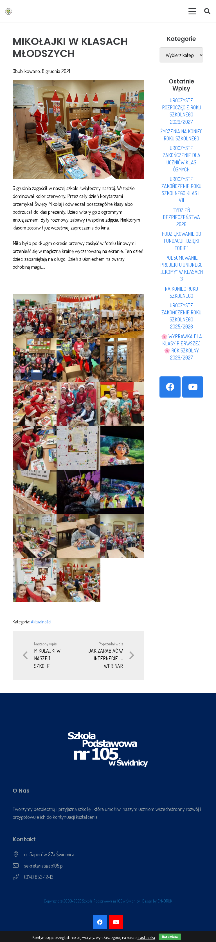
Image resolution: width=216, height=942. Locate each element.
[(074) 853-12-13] (18, 877)
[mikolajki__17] (122, 448)
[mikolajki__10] (78, 360)
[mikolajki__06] (35, 316)
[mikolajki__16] (78, 448)
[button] (192, 11)
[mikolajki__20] (122, 492)
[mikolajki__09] (35, 360)
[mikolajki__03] (122, 536)
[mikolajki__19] (78, 492)
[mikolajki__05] (122, 316)
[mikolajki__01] (35, 536)
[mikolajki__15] (35, 448)
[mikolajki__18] (35, 492)
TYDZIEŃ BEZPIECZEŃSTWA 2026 (181, 217)
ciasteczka (146, 937)
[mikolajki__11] (122, 360)
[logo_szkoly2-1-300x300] (8, 11)
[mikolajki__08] (78, 316)
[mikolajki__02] (78, 536)
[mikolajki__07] (78, 580)
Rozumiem (170, 937)
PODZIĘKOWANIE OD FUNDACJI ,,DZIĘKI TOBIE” (181, 241)
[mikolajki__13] (78, 404)
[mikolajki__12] (35, 404)
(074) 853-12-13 (38, 877)
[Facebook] (170, 387)
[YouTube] (192, 387)
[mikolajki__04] (35, 580)
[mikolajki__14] (122, 404)
